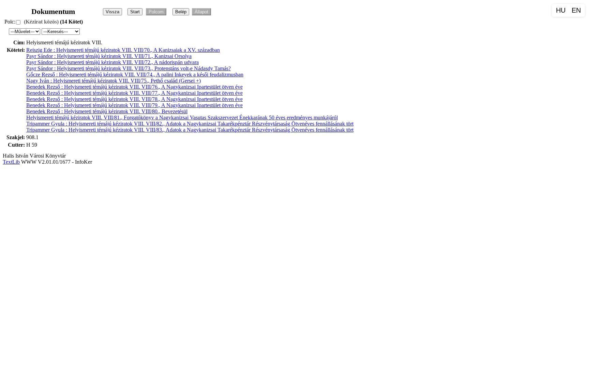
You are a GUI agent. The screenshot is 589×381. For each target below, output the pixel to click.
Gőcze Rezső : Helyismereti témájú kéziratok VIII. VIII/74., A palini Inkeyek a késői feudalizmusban (134, 74)
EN (576, 10)
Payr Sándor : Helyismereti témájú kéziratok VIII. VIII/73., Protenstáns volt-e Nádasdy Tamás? (128, 68)
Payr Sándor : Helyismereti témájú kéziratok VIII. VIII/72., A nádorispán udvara (112, 62)
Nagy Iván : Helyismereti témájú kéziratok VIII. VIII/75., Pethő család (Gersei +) (113, 81)
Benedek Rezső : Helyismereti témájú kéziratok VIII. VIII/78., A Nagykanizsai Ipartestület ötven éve (134, 99)
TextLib (11, 162)
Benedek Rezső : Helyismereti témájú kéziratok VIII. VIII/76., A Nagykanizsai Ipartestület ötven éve (134, 87)
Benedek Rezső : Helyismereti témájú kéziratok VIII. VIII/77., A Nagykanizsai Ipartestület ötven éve (134, 93)
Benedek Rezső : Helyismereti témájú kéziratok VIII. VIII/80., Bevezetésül (106, 111)
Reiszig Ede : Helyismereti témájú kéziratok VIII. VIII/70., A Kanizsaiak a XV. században (123, 50)
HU (560, 10)
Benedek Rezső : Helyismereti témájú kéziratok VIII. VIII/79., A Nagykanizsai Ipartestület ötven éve (134, 105)
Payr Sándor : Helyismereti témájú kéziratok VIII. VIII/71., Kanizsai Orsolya (109, 56)
